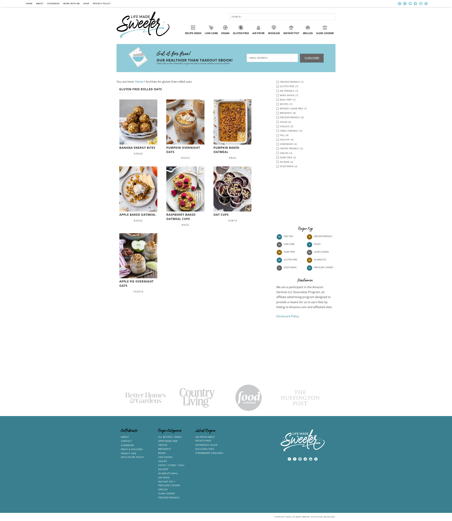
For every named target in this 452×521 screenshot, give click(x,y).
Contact (126, 441)
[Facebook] (405, 3)
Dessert (163, 469)
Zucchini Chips (204, 449)
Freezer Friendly (323, 236)
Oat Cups (221, 215)
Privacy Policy (102, 3)
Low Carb (289, 244)
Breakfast (164, 449)
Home (29, 3)
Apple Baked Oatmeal (137, 215)
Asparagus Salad (206, 444)
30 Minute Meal (168, 473)
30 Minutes (320, 259)
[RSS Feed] (426, 3)
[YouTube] (421, 3)
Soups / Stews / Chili (171, 465)
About (39, 3)
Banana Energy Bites (137, 148)
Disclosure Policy (287, 316)
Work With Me (71, 3)
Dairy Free (289, 251)
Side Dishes (165, 457)
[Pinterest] (399, 3)
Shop (86, 3)
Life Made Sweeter (143, 24)
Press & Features (132, 449)
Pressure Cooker (323, 267)
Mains (162, 453)
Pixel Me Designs (326, 517)
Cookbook (53, 3)
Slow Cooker (321, 251)
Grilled (163, 489)
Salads (162, 461)
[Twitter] (415, 3)
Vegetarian (290, 267)
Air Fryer (164, 477)
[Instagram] (410, 3)
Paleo (317, 244)
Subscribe (312, 58)
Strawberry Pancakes (209, 453)
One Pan (288, 236)
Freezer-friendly (169, 497)
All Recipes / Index (170, 436)
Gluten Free (290, 259)
